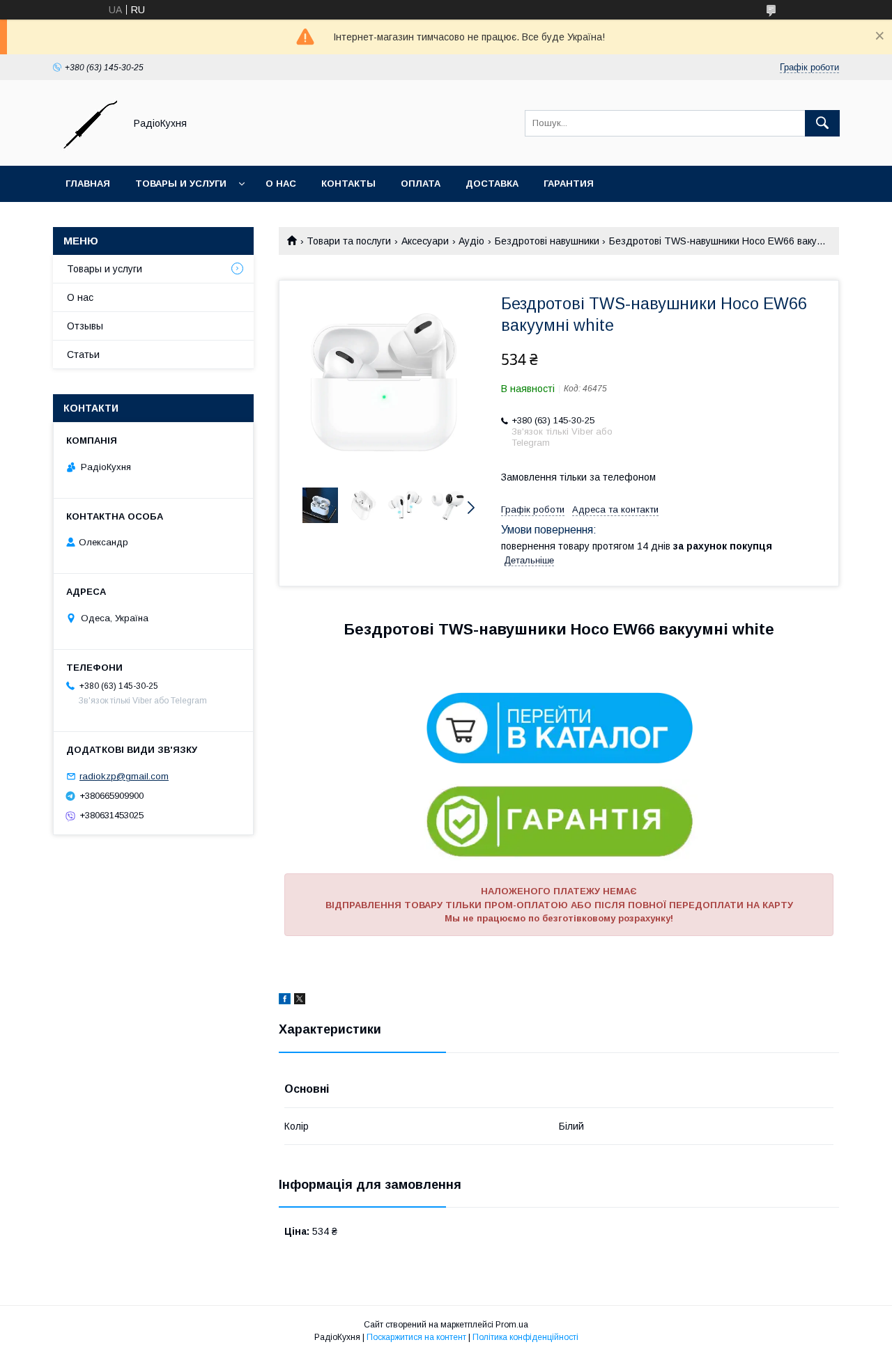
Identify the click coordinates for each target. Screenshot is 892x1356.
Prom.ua (511, 1325)
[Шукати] (822, 123)
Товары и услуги (180, 183)
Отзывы (85, 326)
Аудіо (471, 241)
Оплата (420, 183)
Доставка (492, 183)
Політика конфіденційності (525, 1337)
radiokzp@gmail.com (124, 776)
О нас (281, 183)
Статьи (83, 354)
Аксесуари (425, 241)
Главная (88, 183)
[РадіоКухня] (85, 147)
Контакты (348, 183)
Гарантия (569, 183)
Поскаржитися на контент (416, 1337)
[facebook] (285, 1000)
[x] (299, 1000)
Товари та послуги (349, 241)
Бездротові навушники (547, 241)
